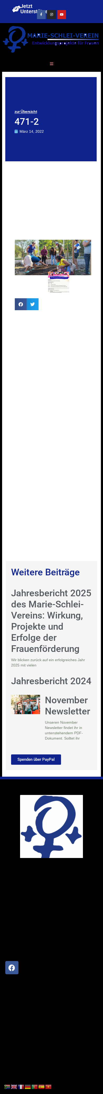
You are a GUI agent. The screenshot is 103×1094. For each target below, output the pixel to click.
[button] (21, 304)
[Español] (41, 1086)
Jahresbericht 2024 (51, 681)
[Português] (34, 1086)
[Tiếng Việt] (48, 1086)
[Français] (21, 1086)
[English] (14, 1086)
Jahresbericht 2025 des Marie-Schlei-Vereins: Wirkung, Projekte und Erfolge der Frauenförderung (51, 621)
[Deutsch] (28, 1086)
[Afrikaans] (7, 1086)
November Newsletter (67, 706)
